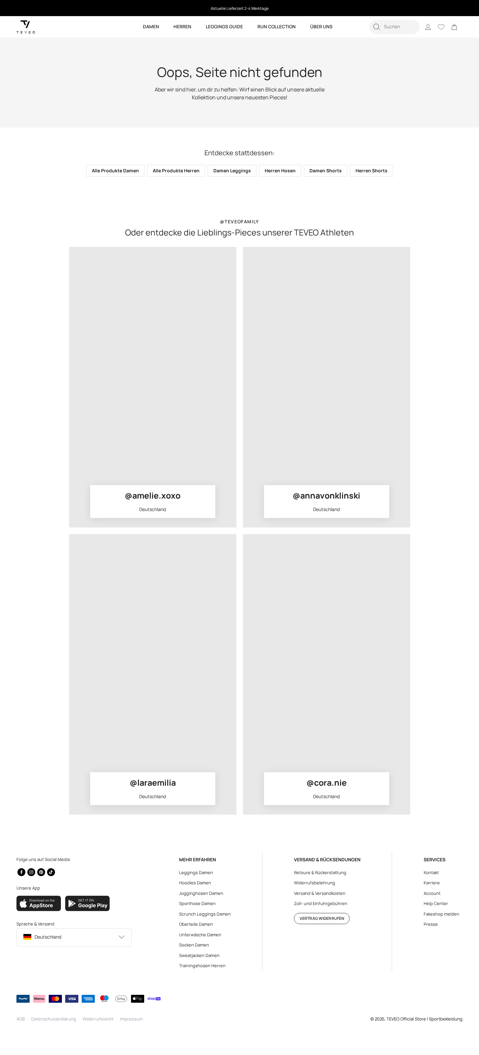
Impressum (131, 1019)
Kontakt (431, 872)
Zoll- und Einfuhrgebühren (320, 903)
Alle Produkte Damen (115, 170)
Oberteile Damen (196, 924)
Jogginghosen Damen (201, 893)
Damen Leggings (232, 170)
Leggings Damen (196, 872)
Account (432, 893)
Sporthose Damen (197, 903)
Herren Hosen (280, 170)
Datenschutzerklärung (53, 1019)
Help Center (436, 903)
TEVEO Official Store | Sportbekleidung (424, 1019)
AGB (20, 1019)
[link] (454, 27)
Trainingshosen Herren (202, 966)
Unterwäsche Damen (200, 935)
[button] (394, 27)
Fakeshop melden (441, 914)
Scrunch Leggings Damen (205, 914)
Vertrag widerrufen (322, 918)
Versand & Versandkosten (319, 893)
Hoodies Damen (195, 883)
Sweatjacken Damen (199, 955)
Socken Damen (194, 945)
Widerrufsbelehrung (314, 883)
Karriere (432, 883)
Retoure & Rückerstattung (320, 872)
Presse (431, 924)
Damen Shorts (325, 170)
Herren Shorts (371, 170)
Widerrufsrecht (98, 1019)
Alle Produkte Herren (176, 170)
